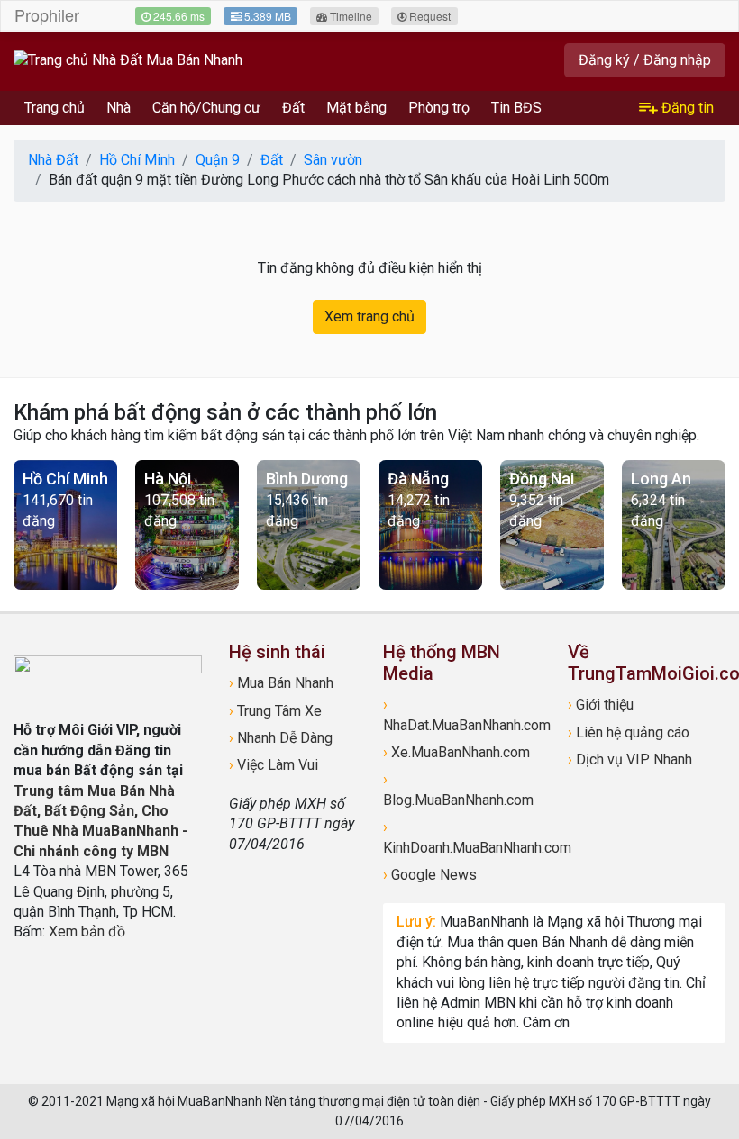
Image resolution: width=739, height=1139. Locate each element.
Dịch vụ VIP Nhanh (630, 759)
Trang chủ (54, 107)
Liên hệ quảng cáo (628, 732)
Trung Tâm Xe (275, 710)
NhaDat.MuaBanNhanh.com (462, 714)
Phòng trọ (439, 107)
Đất (293, 107)
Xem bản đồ (87, 931)
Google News (430, 874)
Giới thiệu (601, 704)
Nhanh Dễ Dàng (281, 737)
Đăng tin (686, 107)
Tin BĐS (516, 107)
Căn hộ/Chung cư (206, 107)
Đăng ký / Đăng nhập (645, 59)
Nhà (118, 107)
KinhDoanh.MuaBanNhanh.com (462, 836)
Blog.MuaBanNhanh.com (458, 789)
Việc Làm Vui (273, 764)
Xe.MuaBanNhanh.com (456, 752)
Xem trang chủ (369, 316)
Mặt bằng (356, 107)
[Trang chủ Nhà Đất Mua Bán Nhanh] (128, 59)
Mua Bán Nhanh (281, 683)
